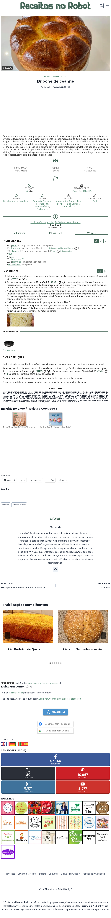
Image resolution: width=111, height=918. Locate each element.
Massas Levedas (60, 77)
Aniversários (62, 201)
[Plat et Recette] (21, 837)
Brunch (72, 201)
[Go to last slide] (7, 635)
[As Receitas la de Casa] (21, 808)
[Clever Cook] (48, 808)
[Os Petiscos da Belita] (102, 822)
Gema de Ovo (14, 264)
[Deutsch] (12, 743)
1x (96, 240)
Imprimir (21, 233)
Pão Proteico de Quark (24, 649)
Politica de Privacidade (94, 873)
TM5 (79, 190)
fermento (15, 248)
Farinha (15, 251)
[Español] (26, 743)
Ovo (10, 253)
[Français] (8, 743)
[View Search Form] (101, 5)
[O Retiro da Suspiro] (89, 822)
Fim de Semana (72, 203)
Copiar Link (57, 233)
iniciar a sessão (16, 692)
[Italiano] (17, 743)
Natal (64, 206)
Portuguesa (42, 209)
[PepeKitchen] (8, 837)
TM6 (85, 190)
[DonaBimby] (102, 808)
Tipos (61, 251)
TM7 (90, 190)
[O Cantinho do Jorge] (62, 822)
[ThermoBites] (75, 837)
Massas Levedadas (20, 201)
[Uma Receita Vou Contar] (8, 852)
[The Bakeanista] (62, 837)
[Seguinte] (103, 635)
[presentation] (28, 626)
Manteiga (16, 261)
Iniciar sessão (58, 712)
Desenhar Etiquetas (48, 873)
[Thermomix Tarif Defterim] (102, 837)
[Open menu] (107, 5)
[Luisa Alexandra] (35, 822)
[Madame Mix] (48, 822)
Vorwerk (47, 87)
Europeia (37, 201)
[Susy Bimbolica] (48, 837)
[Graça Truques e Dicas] (8, 822)
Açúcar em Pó (17, 259)
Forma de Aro (9, 350)
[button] (50, 225)
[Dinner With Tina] (89, 808)
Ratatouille (104, 586)
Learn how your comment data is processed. (60, 698)
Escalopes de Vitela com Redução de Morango (23, 586)
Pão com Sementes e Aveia (82, 649)
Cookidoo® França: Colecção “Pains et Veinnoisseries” (19, 427)
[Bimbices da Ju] (35, 808)
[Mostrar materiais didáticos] (100, 271)
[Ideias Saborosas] (21, 822)
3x (106, 240)
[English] (3, 743)
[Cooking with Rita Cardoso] (62, 808)
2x (101, 240)
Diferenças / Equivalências (61, 248)
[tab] (50, 663)
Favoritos (10, 873)
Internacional (42, 203)
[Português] (21, 743)
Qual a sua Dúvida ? (70, 873)
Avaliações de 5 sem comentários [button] (44, 683)
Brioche (48, 77)
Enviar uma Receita (27, 873)
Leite (14, 245)
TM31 (73, 190)
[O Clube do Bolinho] (75, 822)
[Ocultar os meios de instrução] (105, 271)
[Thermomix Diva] (89, 837)
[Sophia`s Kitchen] (35, 837)
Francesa (47, 201)
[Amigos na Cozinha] (8, 808)
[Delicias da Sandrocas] (75, 808)
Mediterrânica (42, 206)
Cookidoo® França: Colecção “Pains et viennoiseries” (56, 222)
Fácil (94, 201)
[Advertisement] (55, 112)
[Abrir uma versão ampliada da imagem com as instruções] (57, 319)
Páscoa (71, 206)
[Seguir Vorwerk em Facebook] (55, 569)
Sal (12, 256)
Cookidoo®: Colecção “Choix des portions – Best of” (55, 427)
